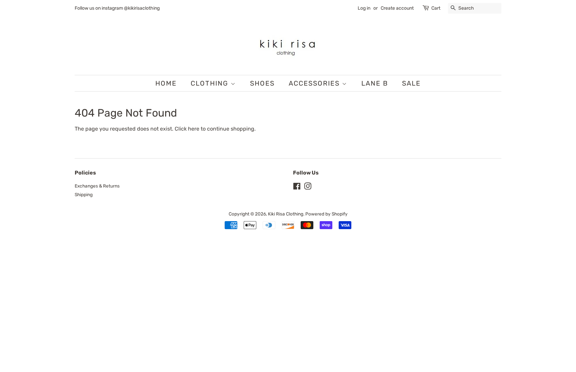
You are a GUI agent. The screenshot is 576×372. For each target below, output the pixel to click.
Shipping (84, 194)
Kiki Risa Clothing (285, 213)
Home (166, 83)
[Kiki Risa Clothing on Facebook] (297, 187)
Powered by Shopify (326, 213)
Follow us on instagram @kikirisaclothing (117, 8)
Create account (397, 8)
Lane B (374, 83)
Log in (364, 8)
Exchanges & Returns (97, 185)
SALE (411, 83)
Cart (435, 8)
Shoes (262, 83)
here (193, 129)
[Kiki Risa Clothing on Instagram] (307, 187)
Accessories (315, 83)
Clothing (211, 83)
